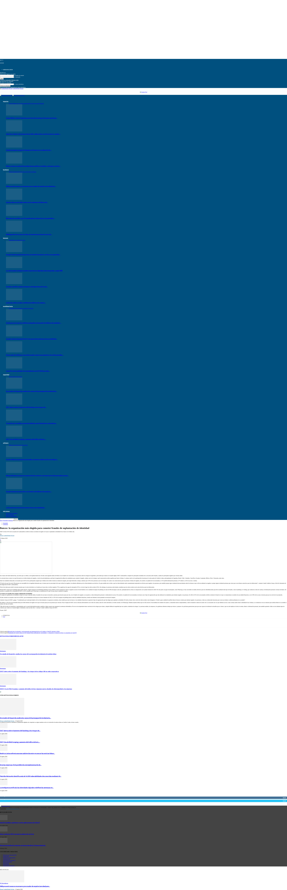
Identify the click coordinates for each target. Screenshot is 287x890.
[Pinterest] (13, 624)
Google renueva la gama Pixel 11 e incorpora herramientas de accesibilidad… (31, 339)
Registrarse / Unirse (8, 69)
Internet (5, 238)
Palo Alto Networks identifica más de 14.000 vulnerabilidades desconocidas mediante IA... (30, 776)
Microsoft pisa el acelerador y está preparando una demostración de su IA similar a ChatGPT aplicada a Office (34, 631)
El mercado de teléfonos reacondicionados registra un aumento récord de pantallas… (35, 355)
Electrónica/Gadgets (12, 513)
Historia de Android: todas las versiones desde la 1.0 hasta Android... (23, 845)
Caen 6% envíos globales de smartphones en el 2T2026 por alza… (28, 371)
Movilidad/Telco (8, 306)
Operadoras (12, 308)
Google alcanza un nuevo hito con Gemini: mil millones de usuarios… (28, 491)
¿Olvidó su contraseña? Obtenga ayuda (9, 80)
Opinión (28, 103)
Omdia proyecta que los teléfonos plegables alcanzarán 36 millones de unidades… (33, 323)
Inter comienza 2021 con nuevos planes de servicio (17, 834)
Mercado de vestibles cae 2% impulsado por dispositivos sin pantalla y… (30, 218)
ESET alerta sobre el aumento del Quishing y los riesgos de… (26, 407)
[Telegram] (34, 624)
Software (5, 443)
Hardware (6, 170)
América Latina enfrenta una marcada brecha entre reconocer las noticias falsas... (27, 753)
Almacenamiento (13, 172)
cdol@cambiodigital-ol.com (13, 809)
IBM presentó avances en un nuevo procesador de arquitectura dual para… (31, 186)
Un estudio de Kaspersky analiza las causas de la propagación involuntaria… (31, 391)
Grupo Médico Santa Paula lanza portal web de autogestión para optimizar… (32, 118)
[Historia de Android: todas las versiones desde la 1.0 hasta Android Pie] (3, 842)
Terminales (30, 308)
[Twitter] (7, 624)
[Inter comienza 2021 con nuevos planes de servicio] (3, 831)
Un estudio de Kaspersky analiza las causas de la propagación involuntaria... (25, 718)
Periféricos (30, 172)
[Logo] (6, 95)
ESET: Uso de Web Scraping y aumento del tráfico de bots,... (20, 742)
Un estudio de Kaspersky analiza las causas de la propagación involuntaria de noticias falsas (28, 654)
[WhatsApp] (18, 624)
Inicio (1, 520)
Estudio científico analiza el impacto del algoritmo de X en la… (27, 287)
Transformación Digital (37, 103)
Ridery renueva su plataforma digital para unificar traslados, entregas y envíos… (33, 166)
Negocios (5, 101)
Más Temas (6, 511)
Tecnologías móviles (21, 308)
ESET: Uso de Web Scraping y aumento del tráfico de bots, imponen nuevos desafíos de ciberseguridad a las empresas (36, 689)
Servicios (22, 240)
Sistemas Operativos (22, 445)
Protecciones (18, 376)
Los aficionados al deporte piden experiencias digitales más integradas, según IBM (34, 271)
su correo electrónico (19, 84)
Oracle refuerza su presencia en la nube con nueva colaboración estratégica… (32, 459)
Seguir (284, 797)
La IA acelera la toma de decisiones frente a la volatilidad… (25, 508)
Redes (34, 172)
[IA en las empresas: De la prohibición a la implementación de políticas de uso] (3, 762)
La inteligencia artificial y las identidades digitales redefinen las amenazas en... (27, 788)
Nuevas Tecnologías (11, 516)
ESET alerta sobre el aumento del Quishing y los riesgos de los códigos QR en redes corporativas (29, 671)
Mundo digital (10, 515)
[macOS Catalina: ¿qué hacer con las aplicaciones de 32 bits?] (3, 819)
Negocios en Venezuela (20, 103)
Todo (7, 103)
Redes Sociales (16, 240)
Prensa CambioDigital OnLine (7, 535)
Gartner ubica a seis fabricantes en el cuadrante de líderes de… (27, 202)
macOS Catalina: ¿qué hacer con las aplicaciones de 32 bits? (20, 823)
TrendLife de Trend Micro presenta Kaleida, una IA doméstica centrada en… (31, 423)
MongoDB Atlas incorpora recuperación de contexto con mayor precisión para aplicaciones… (37, 475)
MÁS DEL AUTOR (19, 636)
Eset (4, 616)
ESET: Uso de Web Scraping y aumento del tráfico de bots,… (26, 439)
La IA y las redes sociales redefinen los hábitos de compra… (26, 303)
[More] (40, 624)
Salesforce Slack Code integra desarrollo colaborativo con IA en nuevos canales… (33, 134)
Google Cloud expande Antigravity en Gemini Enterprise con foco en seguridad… (33, 255)
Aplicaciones (12, 445)
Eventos (11, 103)
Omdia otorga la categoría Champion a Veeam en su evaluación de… (28, 150)
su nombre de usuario (19, 75)
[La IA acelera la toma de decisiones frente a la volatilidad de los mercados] (14, 504)
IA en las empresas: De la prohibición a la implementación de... (20, 765)
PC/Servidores (22, 172)
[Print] (29, 624)
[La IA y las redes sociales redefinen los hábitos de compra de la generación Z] (14, 299)
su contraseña (17, 77)
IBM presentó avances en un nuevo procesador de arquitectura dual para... (25, 886)
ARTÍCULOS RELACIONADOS (7, 636)
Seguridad (6, 374)
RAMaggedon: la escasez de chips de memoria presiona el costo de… (29, 234)
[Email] (24, 624)
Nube (10, 240)
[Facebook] (2, 624)
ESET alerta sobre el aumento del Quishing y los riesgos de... (20, 731)
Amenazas (12, 376)
